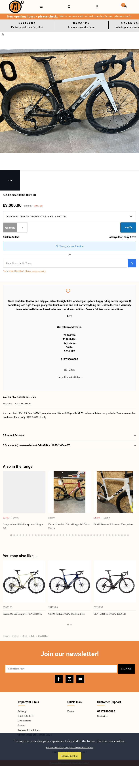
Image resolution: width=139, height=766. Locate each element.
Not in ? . (24, 271)
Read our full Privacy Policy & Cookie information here (69, 748)
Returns (22, 725)
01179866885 (106, 711)
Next (133, 505)
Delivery (22, 711)
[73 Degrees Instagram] (69, 679)
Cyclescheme (24, 720)
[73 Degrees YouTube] (80, 679)
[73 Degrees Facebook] (59, 679)
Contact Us (102, 716)
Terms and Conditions (28, 730)
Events (70, 711)
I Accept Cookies (69, 755)
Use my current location (70, 246)
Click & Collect (25, 716)
